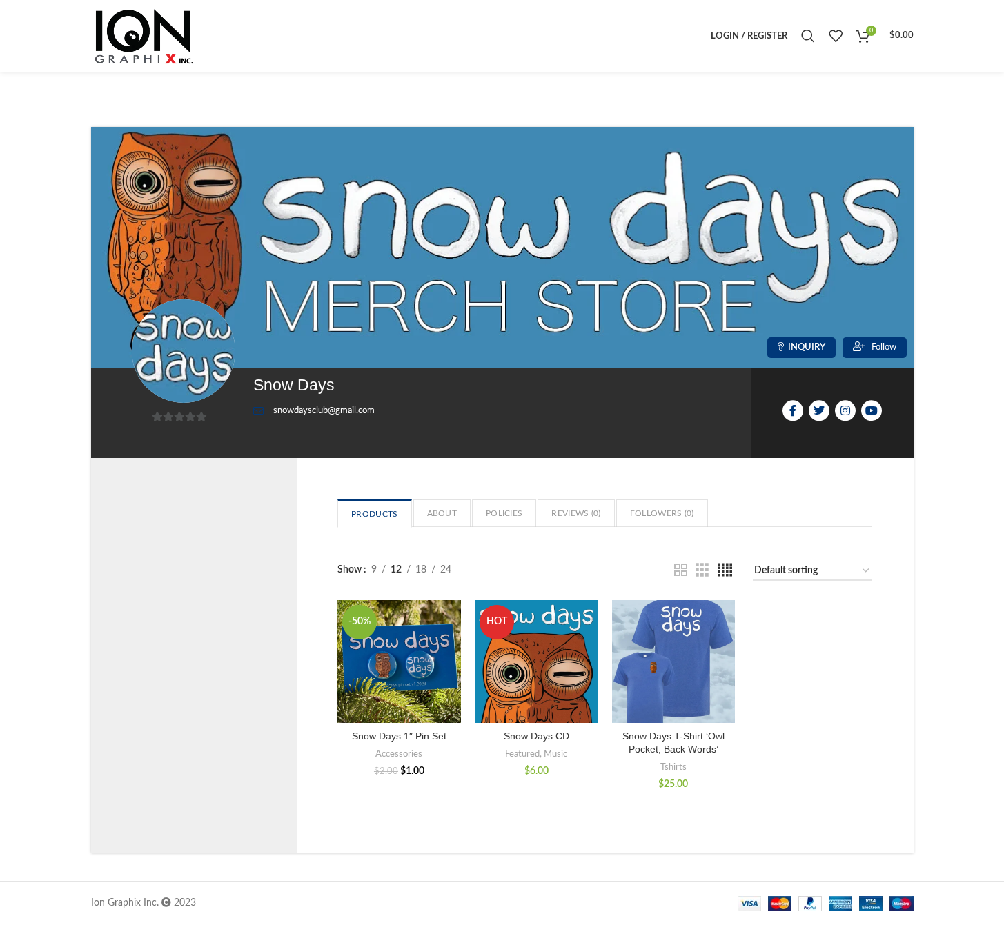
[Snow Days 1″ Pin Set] (399, 662)
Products (374, 514)
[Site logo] (143, 36)
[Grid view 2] (680, 570)
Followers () (662, 513)
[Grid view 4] (725, 570)
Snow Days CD (536, 736)
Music (555, 754)
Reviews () (575, 513)
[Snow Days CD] (536, 662)
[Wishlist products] (835, 36)
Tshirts (673, 767)
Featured (522, 754)
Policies (504, 513)
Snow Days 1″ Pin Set (399, 736)
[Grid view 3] (702, 570)
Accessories (398, 754)
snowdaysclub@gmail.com (324, 410)
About (442, 513)
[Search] (808, 36)
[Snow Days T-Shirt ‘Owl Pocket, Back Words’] (674, 662)
